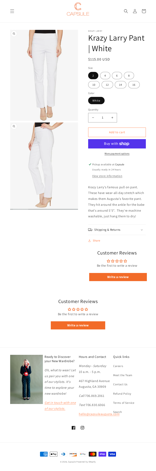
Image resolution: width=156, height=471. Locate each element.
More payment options (117, 153)
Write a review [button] (118, 277)
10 (93, 85)
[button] (12, 11)
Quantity (93, 109)
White (96, 100)
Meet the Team (122, 375)
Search (117, 412)
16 (133, 85)
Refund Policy (122, 393)
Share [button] (96, 240)
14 (120, 85)
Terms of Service (123, 403)
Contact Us (120, 384)
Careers (118, 366)
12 (107, 85)
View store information (107, 176)
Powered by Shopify (86, 461)
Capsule (72, 461)
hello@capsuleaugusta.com (99, 414)
